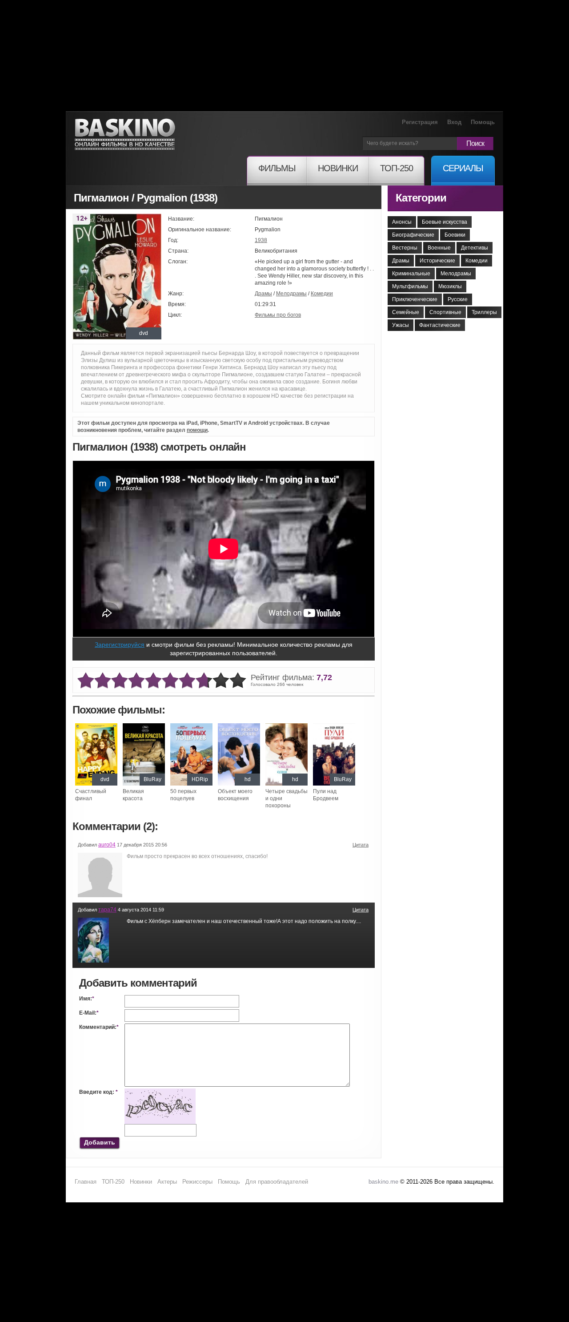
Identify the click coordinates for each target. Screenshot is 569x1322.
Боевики (455, 235)
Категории (421, 198)
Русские (458, 299)
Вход (454, 122)
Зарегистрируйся (119, 644)
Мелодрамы (291, 293)
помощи (197, 430)
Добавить (99, 1142)
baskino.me (383, 1181)
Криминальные (411, 273)
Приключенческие (414, 299)
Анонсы (402, 222)
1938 (261, 240)
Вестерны (404, 248)
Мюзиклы (450, 286)
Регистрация (420, 122)
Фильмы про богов (278, 315)
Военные (439, 248)
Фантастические (440, 325)
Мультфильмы (410, 286)
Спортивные (445, 312)
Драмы (263, 293)
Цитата (361, 844)
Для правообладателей (276, 1181)
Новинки (141, 1181)
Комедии (322, 293)
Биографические (413, 235)
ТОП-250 (113, 1181)
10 (237, 680)
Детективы (474, 248)
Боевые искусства (444, 222)
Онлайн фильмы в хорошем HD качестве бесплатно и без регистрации (125, 134)
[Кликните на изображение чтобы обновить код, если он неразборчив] (160, 1092)
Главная (85, 1181)
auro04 (107, 845)
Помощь (483, 122)
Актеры (167, 1181)
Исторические (437, 261)
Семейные (405, 312)
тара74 (107, 910)
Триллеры (484, 312)
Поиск (475, 143)
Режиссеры (197, 1181)
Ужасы (400, 325)
